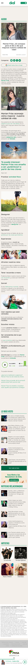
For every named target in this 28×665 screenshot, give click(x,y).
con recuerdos (5, 278)
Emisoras (17, 642)
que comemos (7, 340)
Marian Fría (5, 80)
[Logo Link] (12, 3)
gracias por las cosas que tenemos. (12, 235)
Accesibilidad (6, 644)
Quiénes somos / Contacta (7, 642)
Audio (4, 19)
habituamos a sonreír (11, 286)
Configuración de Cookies (17, 645)
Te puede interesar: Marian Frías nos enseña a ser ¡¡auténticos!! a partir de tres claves (13, 165)
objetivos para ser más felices (10, 123)
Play (25, 662)
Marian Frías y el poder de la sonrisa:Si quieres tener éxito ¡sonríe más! (13, 381)
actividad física (14, 177)
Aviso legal (24, 642)
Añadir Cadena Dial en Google (15, 65)
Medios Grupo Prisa (14, 655)
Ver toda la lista (14, 468)
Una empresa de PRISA (14, 652)
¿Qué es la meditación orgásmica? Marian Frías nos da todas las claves (12, 376)
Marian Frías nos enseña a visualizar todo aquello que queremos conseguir (13, 386)
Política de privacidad (15, 644)
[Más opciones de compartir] (25, 362)
